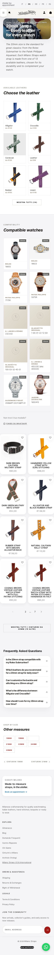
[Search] (9, 13)
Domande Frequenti (11, 838)
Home (8, 22)
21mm (9, 744)
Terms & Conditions (11, 899)
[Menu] (3, 12)
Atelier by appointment (8, 4)
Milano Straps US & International (16, 862)
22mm (21, 744)
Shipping (6, 878)
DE (36, 4)
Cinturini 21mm (39, 762)
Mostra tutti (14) (27, 202)
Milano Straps (30, 941)
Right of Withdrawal (11, 888)
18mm (9, 738)
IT (22, 4)
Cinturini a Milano (10, 853)
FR (43, 4)
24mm (34, 744)
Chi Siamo (6, 848)
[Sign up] (47, 930)
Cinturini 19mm (15, 762)
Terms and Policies (27, 947)
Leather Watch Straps (23, 22)
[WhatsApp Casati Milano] (46, 947)
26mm (9, 750)
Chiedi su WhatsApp (16, 424)
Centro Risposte (9, 843)
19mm (21, 738)
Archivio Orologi (9, 858)
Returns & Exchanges (11, 883)
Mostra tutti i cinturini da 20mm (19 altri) (27, 628)
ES (50, 4)
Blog (4, 833)
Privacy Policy (8, 904)
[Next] (41, 612)
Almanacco (7, 828)
